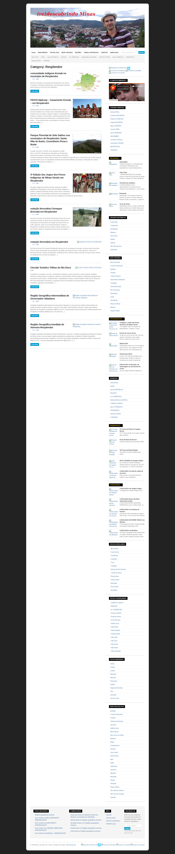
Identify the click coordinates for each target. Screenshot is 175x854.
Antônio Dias (114, 728)
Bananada (122, 193)
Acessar (108, 815)
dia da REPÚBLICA (52, 57)
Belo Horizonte (115, 262)
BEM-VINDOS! (43, 52)
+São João (113, 637)
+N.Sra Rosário (115, 620)
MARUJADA (124, 343)
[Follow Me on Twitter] (128, 68)
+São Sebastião (115, 651)
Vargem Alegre (115, 311)
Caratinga (113, 283)
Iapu (111, 759)
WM (37, 79)
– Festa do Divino (116, 573)
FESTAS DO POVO (126, 354)
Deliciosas (114, 158)
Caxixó (112, 671)
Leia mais (34, 91)
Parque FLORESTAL (117, 119)
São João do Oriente (117, 790)
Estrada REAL (115, 112)
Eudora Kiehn (75, 828)
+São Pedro (114, 648)
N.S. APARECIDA (74, 57)
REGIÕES (78, 52)
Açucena (113, 725)
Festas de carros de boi (128, 333)
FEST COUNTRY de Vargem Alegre (131, 461)
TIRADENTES (130, 57)
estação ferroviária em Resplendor (49, 241)
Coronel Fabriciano (116, 266)
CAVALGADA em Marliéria (129, 530)
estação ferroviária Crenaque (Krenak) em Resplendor (46, 210)
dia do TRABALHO (117, 57)
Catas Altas (114, 222)
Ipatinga (113, 269)
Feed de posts (110, 818)
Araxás (112, 667)
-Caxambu (113, 559)
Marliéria (113, 773)
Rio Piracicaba (115, 290)
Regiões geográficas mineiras (44, 815)
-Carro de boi (114, 552)
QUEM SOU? (114, 52)
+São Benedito (115, 634)
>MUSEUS (113, 150)
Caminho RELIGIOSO (117, 115)
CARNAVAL (46, 60)
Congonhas (114, 225)
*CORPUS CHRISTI (116, 603)
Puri (111, 691)
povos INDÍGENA (116, 133)
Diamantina (114, 229)
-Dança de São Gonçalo (118, 569)
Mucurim (113, 677)
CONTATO (104, 52)
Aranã (112, 664)
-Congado (113, 566)
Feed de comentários (113, 821)
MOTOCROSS (115, 146)
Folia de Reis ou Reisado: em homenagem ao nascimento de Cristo (130, 366)
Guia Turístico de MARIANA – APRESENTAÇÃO (50, 833)
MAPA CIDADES (67, 52)
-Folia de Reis (114, 580)
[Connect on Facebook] (117, 71)
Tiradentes (113, 250)
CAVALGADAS (115, 485)
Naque (112, 780)
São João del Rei (116, 246)
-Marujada (113, 583)
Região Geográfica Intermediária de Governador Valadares (49, 297)
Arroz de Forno (125, 204)
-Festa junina (114, 576)
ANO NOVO (35, 57)
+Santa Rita (114, 627)
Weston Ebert (75, 820)
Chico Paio (123, 172)
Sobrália (113, 797)
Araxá (112, 297)
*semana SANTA (115, 613)
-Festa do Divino (115, 616)
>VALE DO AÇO (115, 276)
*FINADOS (113, 606)
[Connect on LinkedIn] (133, 71)
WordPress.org (111, 824)
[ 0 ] (33, 79)
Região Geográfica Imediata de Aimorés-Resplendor (47, 326)
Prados (112, 239)
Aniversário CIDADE (117, 143)
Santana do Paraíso (116, 721)
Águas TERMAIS (115, 126)
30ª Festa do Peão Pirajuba (129, 450)
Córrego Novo (115, 745)
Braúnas (113, 738)
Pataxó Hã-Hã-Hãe (116, 688)
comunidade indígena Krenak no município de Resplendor (48, 75)
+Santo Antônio (115, 630)
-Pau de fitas (114, 586)
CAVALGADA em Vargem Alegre (131, 488)
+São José (113, 641)
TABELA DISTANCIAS (91, 52)
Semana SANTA (36, 60)
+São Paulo (114, 644)
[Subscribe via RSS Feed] (118, 68)
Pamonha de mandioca (127, 183)
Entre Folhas (114, 756)
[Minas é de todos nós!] (87, 47)
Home (34, 52)
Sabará (112, 243)
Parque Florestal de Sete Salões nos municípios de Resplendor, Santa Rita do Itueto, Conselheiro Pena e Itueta (50, 140)
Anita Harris (74, 831)
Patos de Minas (115, 304)
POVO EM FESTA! (116, 319)
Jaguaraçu (113, 766)
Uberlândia (114, 300)
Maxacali (113, 674)
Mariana (113, 232)
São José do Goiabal (117, 794)
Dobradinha (124, 162)
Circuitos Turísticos (116, 140)
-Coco (112, 562)
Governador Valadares (117, 279)
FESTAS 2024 (54, 52)
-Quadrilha (113, 590)
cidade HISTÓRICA (116, 122)
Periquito (113, 783)
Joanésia (113, 770)
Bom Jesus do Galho (117, 735)
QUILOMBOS (114, 136)
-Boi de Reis (114, 548)
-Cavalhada (114, 555)
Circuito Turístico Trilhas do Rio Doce (50, 267)
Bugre (112, 742)
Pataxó (112, 684)
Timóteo (113, 273)
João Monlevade (115, 286)
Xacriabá (113, 695)
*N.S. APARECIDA (116, 609)
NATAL (43, 57)
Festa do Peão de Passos (128, 440)
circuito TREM (114, 129)
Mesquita (113, 776)
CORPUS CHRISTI (104, 57)
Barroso (112, 307)
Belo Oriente (114, 732)
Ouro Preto (113, 236)
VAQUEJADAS (115, 425)
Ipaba (112, 763)
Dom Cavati (114, 752)
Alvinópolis (114, 293)
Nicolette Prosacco (77, 823)
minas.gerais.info (71, 845)
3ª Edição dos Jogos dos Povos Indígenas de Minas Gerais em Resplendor (47, 177)
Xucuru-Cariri (114, 698)
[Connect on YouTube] (117, 73)
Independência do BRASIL (89, 57)
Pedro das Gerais (76, 815)
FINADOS (64, 57)
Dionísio (113, 749)
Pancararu (113, 681)
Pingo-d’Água (114, 787)
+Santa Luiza (114, 623)
